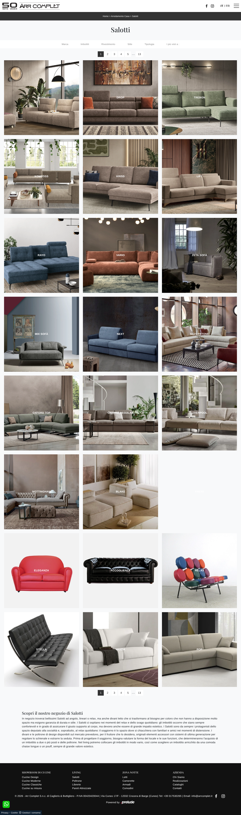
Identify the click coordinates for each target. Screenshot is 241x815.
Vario (120, 255)
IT (222, 6)
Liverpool (199, 412)
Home (106, 16)
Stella (41, 649)
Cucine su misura (32, 788)
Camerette (128, 780)
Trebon (199, 97)
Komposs (42, 176)
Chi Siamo (179, 777)
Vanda (120, 649)
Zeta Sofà (199, 255)
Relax (199, 570)
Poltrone (77, 780)
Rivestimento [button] (108, 44)
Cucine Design (30, 777)
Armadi (126, 784)
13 (139, 54)
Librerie (76, 784)
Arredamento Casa (120, 16)
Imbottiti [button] (85, 44)
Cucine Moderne (31, 780)
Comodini (127, 788)
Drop (121, 97)
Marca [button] (65, 44)
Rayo (41, 255)
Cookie (14, 812)
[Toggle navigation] (236, 6)
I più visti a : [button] (173, 44)
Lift (199, 176)
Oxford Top (41, 412)
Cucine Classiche (32, 784)
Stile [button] (130, 44)
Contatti (177, 788)
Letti (124, 777)
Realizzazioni (180, 780)
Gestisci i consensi (31, 812)
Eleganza (41, 570)
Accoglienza (120, 570)
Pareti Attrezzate (81, 788)
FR (228, 6)
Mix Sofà (41, 334)
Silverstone (199, 334)
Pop (200, 649)
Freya (199, 491)
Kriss (120, 176)
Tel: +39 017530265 (170, 796)
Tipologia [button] (149, 44)
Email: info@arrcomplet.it (198, 796)
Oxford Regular (121, 412)
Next (120, 334)
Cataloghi (178, 784)
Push (41, 97)
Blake (120, 491)
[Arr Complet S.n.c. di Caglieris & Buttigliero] (31, 6)
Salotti (135, 16)
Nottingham (41, 491)
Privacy (4, 812)
